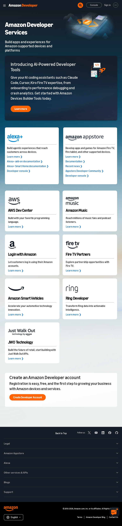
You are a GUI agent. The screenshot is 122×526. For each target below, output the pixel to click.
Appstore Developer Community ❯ (84, 170)
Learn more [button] (20, 108)
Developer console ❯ (18, 170)
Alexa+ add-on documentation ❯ (25, 161)
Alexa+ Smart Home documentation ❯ (28, 166)
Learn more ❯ (14, 156)
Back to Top (61, 433)
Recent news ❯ (73, 166)
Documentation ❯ (75, 161)
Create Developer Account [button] (27, 397)
